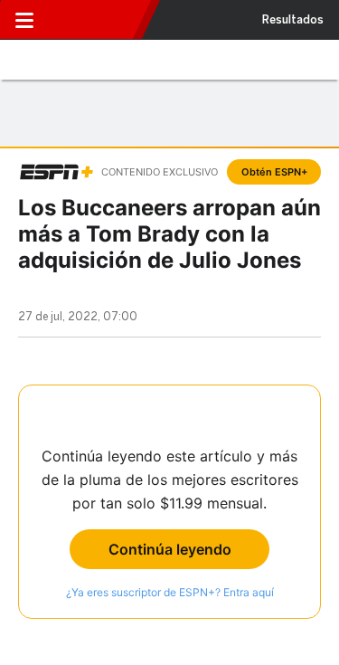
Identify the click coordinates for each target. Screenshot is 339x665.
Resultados (293, 20)
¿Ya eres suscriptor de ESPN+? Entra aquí (170, 592)
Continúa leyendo (169, 549)
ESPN (97, 20)
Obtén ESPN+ (274, 172)
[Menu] (24, 20)
